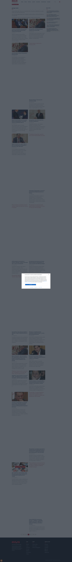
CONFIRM (30, 284)
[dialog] (36, 281)
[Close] (49, 275)
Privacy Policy (40, 287)
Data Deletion (31, 287)
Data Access (36, 287)
